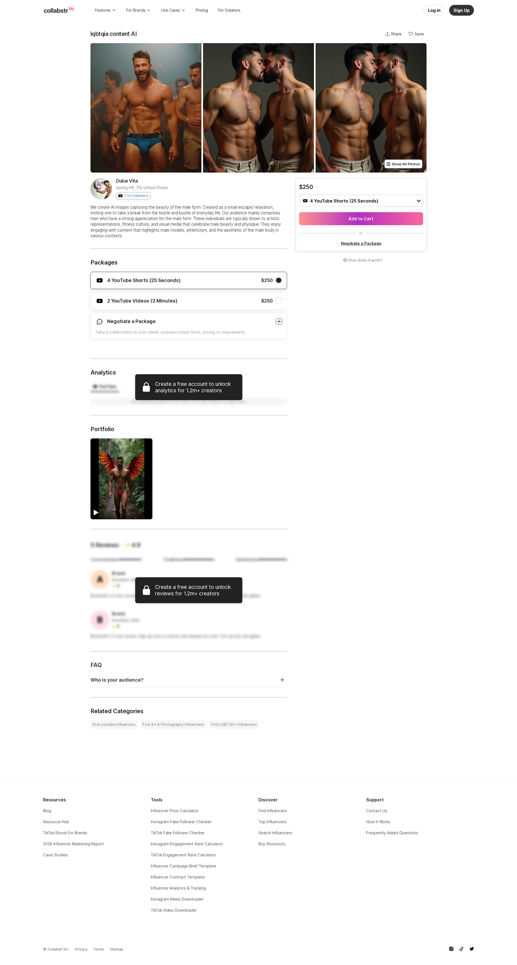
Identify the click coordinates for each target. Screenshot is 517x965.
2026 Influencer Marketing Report (73, 844)
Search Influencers (275, 832)
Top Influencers (272, 821)
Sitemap (116, 949)
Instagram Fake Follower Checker (181, 821)
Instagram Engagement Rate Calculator (187, 844)
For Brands (135, 10)
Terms (98, 949)
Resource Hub (56, 821)
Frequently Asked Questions (392, 832)
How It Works (378, 821)
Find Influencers (272, 810)
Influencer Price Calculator (174, 810)
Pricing (202, 10)
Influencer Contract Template (178, 877)
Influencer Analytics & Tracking (178, 888)
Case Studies (55, 855)
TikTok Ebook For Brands (65, 832)
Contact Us (376, 810)
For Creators (229, 10)
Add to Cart (360, 218)
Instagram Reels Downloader (177, 899)
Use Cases (170, 10)
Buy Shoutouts (271, 844)
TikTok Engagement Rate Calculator (183, 855)
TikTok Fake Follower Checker (178, 832)
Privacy (81, 949)
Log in (434, 10)
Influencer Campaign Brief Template (183, 866)
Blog (47, 810)
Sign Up (461, 10)
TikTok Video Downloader (174, 910)
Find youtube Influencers (113, 724)
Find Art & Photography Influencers (173, 724)
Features (103, 10)
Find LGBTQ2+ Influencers (234, 724)
